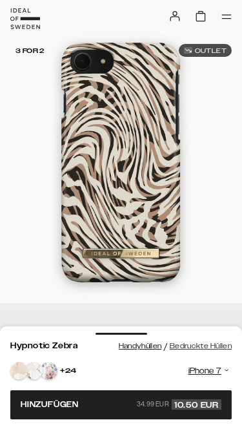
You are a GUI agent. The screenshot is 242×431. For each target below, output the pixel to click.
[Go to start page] (25, 18)
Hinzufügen (120, 404)
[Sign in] (175, 16)
